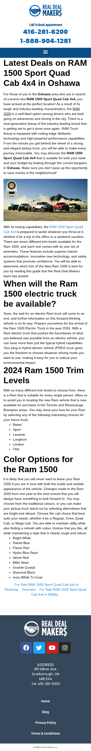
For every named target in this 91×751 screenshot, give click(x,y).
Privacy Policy (45, 723)
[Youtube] (52, 648)
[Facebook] (26, 648)
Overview (29, 589)
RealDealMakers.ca (49, 747)
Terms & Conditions (45, 733)
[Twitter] (39, 648)
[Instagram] (65, 648)
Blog (45, 712)
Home (45, 701)
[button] (45, 51)
